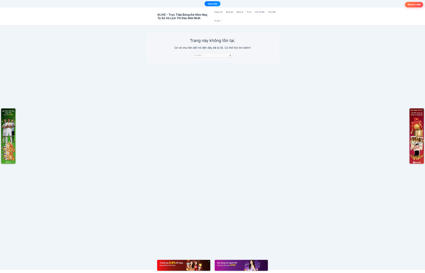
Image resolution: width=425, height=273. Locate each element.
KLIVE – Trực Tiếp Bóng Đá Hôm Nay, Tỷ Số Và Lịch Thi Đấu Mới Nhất (182, 16)
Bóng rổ (240, 12)
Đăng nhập (212, 4)
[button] (221, 20)
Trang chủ (218, 12)
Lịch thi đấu (260, 12)
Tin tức (217, 21)
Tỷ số (249, 12)
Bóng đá (229, 12)
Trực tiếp (272, 12)
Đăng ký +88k (414, 4)
